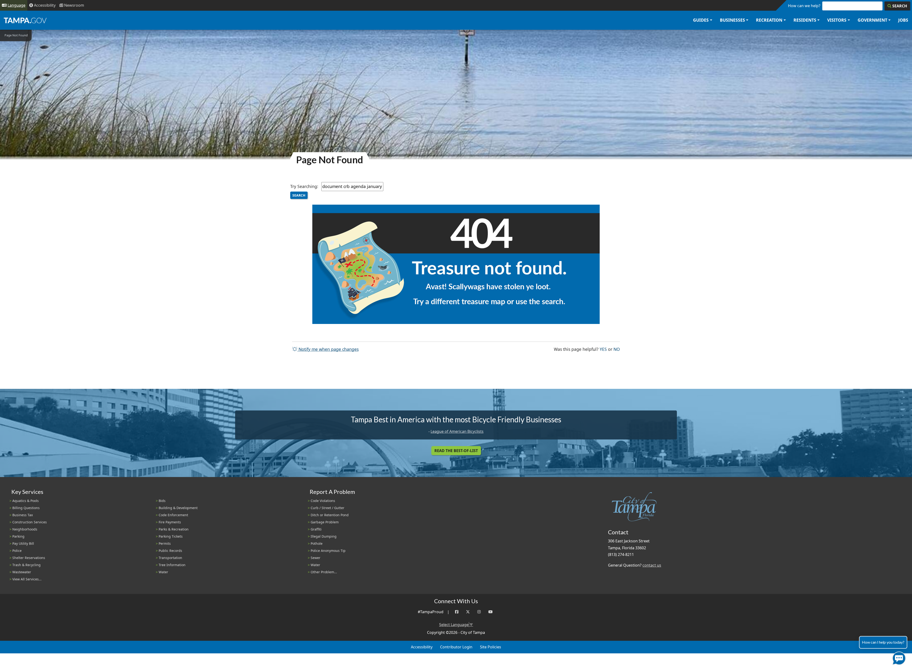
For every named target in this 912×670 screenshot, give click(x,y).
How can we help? (804, 5)
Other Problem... (324, 572)
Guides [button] (701, 20)
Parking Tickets (171, 536)
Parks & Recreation (174, 529)
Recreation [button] (769, 20)
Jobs (903, 20)
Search (298, 195)
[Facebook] (456, 612)
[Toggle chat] (898, 657)
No (616, 349)
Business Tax (22, 515)
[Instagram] (479, 612)
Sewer (315, 557)
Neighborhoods (24, 529)
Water (163, 572)
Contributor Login (456, 647)
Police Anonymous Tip (328, 550)
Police (17, 550)
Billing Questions (26, 508)
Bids (162, 500)
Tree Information (172, 565)
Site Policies (490, 647)
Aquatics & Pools (25, 500)
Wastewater (21, 572)
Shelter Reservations (28, 557)
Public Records (170, 550)
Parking (18, 536)
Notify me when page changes (328, 349)
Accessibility (421, 647)
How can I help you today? (883, 642)
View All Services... (27, 579)
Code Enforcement (173, 515)
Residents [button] (804, 20)
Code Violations (323, 500)
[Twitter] (468, 612)
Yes (603, 349)
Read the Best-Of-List (456, 450)
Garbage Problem (325, 522)
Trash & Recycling (26, 565)
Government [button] (872, 20)
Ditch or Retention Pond (330, 515)
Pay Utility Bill (23, 543)
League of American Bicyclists (457, 431)
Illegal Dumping (324, 536)
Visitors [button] (836, 20)
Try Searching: (304, 186)
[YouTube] (490, 612)
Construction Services (29, 522)
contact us (651, 565)
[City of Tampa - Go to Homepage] (25, 20)
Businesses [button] (732, 20)
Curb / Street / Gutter (327, 508)
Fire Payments (170, 522)
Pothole (317, 543)
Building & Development (178, 508)
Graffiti (316, 529)
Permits (165, 543)
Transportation (170, 557)
